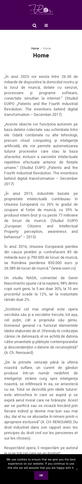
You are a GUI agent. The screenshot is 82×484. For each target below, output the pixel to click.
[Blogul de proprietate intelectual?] (41, 9)
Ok (41, 475)
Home (35, 48)
